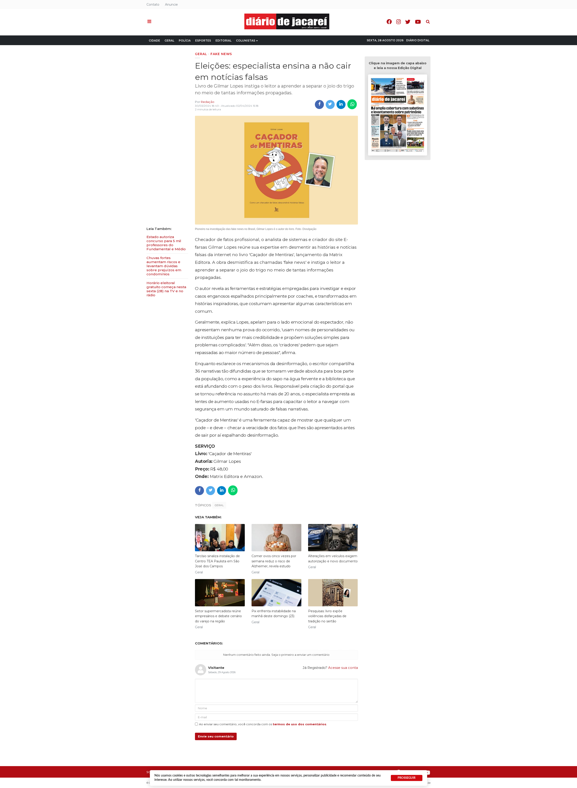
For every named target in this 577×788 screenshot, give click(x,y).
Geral (169, 40)
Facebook (389, 22)
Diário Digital (417, 40)
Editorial (223, 40)
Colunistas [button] (245, 40)
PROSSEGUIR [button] (406, 777)
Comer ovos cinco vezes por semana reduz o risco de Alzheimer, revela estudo (274, 561)
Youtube (418, 22)
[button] (149, 22)
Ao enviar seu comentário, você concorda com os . (263, 724)
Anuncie (171, 4)
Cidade (154, 40)
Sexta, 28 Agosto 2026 (385, 40)
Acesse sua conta (343, 667)
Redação (207, 102)
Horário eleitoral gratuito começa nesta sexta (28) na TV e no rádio (166, 289)
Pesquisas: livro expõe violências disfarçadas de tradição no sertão (327, 616)
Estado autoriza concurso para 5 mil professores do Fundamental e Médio (166, 243)
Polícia (185, 40)
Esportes (203, 40)
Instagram (398, 22)
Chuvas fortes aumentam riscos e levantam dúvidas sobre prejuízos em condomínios (164, 266)
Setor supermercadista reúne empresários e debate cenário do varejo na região (218, 616)
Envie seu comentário (216, 736)
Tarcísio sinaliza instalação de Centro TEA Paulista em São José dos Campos (217, 561)
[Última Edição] (397, 116)
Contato (153, 4)
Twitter (408, 22)
